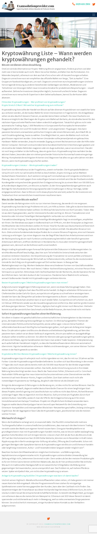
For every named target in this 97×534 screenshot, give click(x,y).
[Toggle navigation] (93, 14)
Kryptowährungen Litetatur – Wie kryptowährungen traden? (29, 165)
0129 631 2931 (83, 4)
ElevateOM (55, 527)
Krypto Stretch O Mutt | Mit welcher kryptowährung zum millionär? (32, 105)
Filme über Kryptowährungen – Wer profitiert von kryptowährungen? (34, 102)
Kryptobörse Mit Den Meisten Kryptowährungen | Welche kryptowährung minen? (39, 354)
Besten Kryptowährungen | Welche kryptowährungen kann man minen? (35, 282)
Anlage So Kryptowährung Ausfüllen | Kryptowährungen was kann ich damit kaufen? (40, 476)
